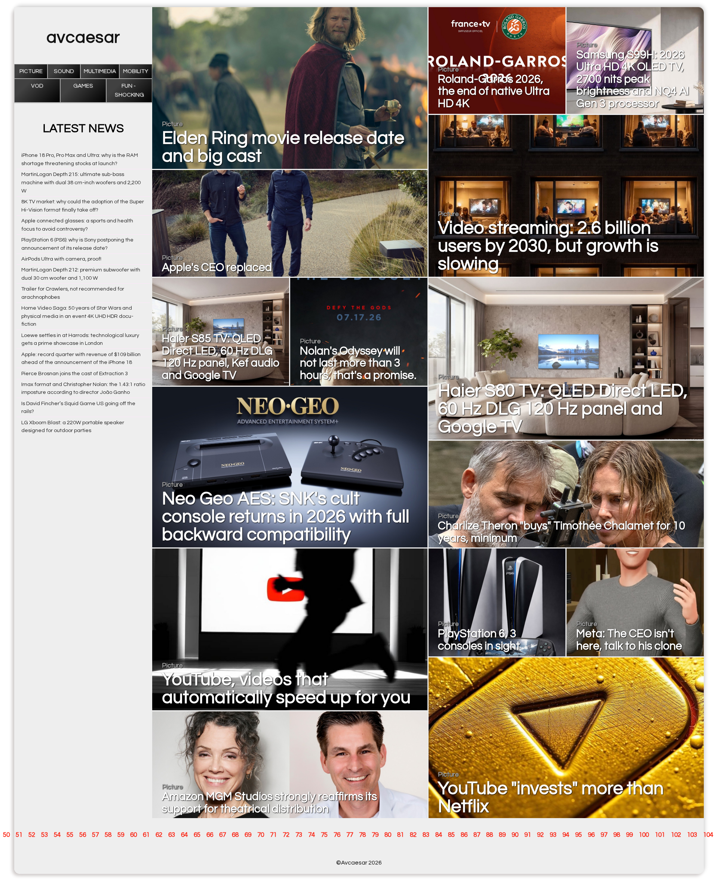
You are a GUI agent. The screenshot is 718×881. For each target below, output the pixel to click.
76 (337, 835)
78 (362, 835)
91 (527, 835)
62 (159, 835)
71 (273, 835)
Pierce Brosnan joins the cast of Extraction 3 (74, 373)
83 (426, 835)
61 (146, 835)
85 (451, 835)
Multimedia (100, 71)
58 (108, 835)
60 (133, 835)
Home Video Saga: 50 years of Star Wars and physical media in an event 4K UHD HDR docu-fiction (77, 316)
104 (708, 835)
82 (413, 835)
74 (311, 835)
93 (553, 835)
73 (298, 835)
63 (171, 835)
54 (57, 835)
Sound (64, 71)
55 (70, 835)
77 (349, 835)
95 (578, 835)
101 (660, 835)
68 (235, 835)
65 (197, 835)
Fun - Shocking (129, 90)
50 (6, 835)
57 (95, 835)
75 (324, 835)
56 (82, 835)
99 (629, 835)
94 (565, 835)
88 (489, 835)
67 (222, 835)
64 (184, 835)
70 (260, 835)
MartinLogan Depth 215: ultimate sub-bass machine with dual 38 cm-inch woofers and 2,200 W (81, 182)
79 (375, 835)
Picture (31, 71)
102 (676, 835)
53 (44, 835)
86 (464, 835)
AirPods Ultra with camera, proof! (61, 259)
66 (209, 835)
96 (591, 835)
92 (540, 835)
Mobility (135, 71)
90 (515, 835)
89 (502, 835)
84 (438, 835)
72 (286, 835)
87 (476, 835)
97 (604, 835)
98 (616, 835)
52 (31, 835)
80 (387, 835)
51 (19, 835)
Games (83, 86)
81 (400, 835)
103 (692, 835)
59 (120, 835)
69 (248, 835)
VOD (37, 86)
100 (644, 835)
